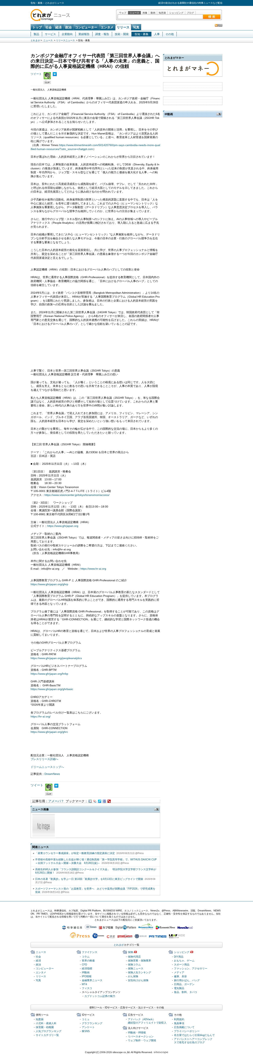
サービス (50, 34)
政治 (68, 27)
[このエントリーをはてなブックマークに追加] (55, 73)
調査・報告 (102, 34)
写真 (136, 27)
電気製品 (179, 988)
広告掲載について (184, 1027)
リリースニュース (65, 40)
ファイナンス (89, 952)
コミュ (86, 1019)
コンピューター (86, 27)
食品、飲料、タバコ (185, 992)
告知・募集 (141, 34)
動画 (153, 12)
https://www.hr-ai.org (93, 568)
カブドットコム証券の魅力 (99, 996)
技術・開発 (122, 34)
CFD (84, 964)
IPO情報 (87, 976)
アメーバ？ (56, 801)
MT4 (84, 984)
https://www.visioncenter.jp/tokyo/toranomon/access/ (77, 495)
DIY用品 (178, 956)
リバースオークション (141, 1036)
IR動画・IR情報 (137, 1032)
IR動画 (86, 972)
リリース (123, 27)
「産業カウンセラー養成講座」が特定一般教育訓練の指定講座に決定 (75, 853)
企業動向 (67, 34)
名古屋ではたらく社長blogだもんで (194, 1035)
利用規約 (179, 1019)
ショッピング (176, 12)
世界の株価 (88, 960)
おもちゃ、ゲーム (184, 960)
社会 (48, 27)
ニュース (134, 12)
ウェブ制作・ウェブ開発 (142, 1040)
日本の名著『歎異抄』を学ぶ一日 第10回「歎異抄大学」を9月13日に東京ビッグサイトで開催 (89, 879)
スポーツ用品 (181, 964)
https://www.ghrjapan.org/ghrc (49, 731)
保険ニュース (135, 968)
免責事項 (179, 1023)
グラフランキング (92, 1023)
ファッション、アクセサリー (190, 968)
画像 (145, 12)
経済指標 (87, 968)
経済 (58, 27)
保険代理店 (134, 956)
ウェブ (122, 12)
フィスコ (87, 988)
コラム (86, 956)
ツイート (36, 73)
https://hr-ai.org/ (41, 716)
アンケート (88, 1027)
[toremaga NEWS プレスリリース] (218, 25)
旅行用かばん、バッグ (187, 980)
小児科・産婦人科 (46, 1023)
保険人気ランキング (139, 972)
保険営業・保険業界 (139, 960)
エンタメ (107, 27)
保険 (130, 952)
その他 (169, 34)
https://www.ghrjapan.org (62, 525)
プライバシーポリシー (187, 1031)
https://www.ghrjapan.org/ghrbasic (52, 689)
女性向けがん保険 (138, 980)
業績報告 (84, 34)
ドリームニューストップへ (47, 767)
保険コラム (134, 964)
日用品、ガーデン (184, 984)
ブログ (190, 12)
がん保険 (133, 976)
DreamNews (52, 773)
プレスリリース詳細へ (44, 759)
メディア (179, 972)
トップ (37, 27)
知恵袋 (162, 12)
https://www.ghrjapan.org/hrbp (49, 673)
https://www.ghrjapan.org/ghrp (49, 584)
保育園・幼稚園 (45, 1027)
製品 (36, 34)
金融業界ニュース (92, 980)
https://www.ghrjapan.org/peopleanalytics (56, 658)
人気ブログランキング (48, 1031)
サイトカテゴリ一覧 (47, 1035)
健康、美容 (180, 976)
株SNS (86, 1031)
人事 (157, 34)
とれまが (35, 40)
